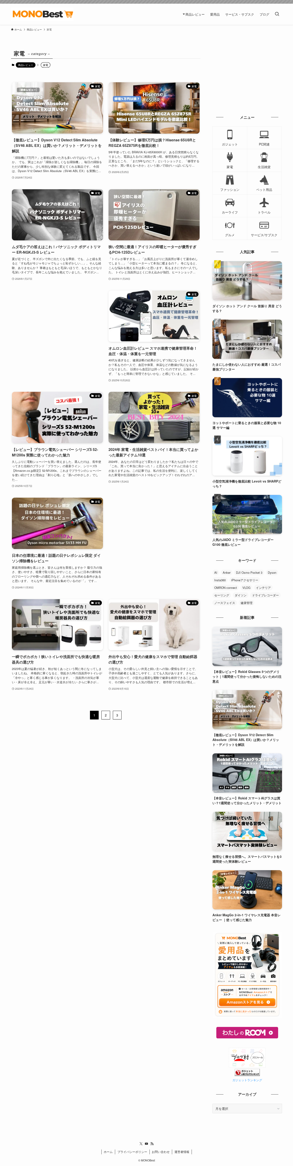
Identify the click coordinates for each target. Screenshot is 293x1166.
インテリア (263, 587)
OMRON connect (225, 587)
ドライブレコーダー (265, 595)
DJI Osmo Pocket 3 (249, 572)
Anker (227, 572)
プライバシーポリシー (132, 1152)
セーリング (221, 595)
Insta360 (220, 580)
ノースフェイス (224, 603)
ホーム (108, 1152)
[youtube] (146, 1144)
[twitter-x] (141, 1144)
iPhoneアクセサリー (244, 580)
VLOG (246, 587)
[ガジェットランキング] (247, 1074)
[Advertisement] (57, 331)
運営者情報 (181, 1152)
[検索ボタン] (277, 14)
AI (215, 572)
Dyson (272, 572)
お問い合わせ (161, 1152)
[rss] (152, 1144)
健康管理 (246, 603)
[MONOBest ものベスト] (42, 14)
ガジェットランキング (247, 1080)
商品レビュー (25, 65)
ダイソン (241, 595)
